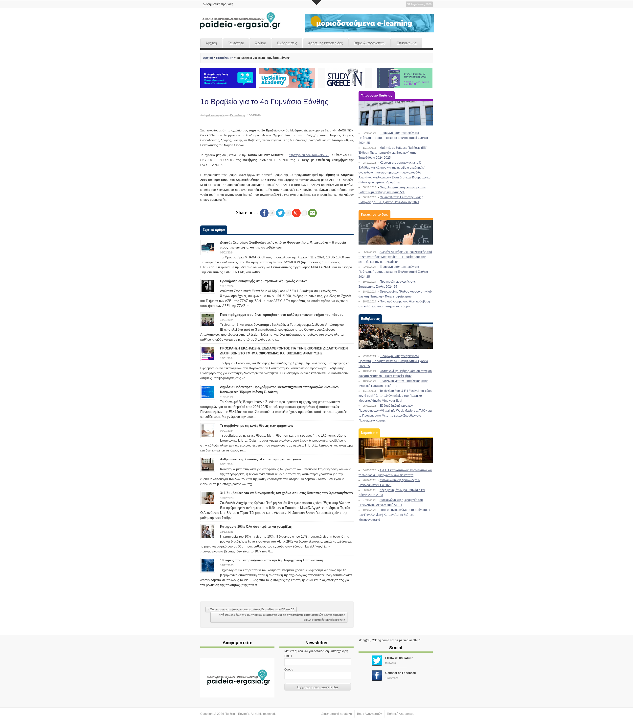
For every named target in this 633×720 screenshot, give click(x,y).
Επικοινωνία (406, 43)
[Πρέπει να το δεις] (396, 232)
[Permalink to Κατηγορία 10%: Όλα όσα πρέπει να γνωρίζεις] (208, 531)
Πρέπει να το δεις (374, 214)
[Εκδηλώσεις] (396, 336)
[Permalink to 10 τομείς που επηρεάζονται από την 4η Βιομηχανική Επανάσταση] (208, 565)
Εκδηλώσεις (287, 43)
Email (288, 656)
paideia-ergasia (215, 115)
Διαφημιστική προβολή (218, 4)
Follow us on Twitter (399, 658)
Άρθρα (260, 43)
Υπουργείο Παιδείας (376, 95)
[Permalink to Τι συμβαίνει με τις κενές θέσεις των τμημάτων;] (208, 430)
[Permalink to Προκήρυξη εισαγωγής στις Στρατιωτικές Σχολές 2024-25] (208, 286)
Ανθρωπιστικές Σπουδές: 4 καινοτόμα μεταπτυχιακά (260, 459)
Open (316, 2)
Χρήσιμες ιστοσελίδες (325, 43)
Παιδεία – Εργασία (237, 714)
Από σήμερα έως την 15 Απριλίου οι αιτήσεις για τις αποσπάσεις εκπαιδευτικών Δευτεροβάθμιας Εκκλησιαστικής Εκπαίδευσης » (282, 617)
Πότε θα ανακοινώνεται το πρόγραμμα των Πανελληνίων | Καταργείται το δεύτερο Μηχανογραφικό (394, 514)
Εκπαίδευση (224, 58)
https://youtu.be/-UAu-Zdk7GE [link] (309, 155)
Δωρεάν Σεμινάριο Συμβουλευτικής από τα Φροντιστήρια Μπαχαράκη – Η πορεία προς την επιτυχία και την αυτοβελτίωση (395, 257)
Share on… (247, 212)
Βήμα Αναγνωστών (369, 43)
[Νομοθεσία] (396, 450)
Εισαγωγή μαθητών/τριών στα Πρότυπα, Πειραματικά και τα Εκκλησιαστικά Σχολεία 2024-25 (393, 138)
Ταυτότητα (236, 43)
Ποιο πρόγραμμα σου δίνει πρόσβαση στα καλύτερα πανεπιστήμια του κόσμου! (282, 315)
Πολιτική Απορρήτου (400, 714)
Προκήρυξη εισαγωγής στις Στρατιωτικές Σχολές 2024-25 (263, 281)
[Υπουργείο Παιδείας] (396, 113)
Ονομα (288, 669)
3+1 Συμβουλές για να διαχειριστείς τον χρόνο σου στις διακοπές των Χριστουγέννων (286, 493)
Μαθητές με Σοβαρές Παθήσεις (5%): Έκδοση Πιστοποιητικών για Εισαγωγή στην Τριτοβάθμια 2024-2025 (393, 152)
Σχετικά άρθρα (214, 230)
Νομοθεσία (369, 433)
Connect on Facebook (400, 673)
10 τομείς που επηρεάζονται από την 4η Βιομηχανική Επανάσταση (271, 560)
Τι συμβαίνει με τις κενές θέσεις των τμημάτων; (256, 425)
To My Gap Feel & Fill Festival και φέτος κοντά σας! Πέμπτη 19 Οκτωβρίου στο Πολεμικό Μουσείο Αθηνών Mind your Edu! (395, 395)
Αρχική (211, 43)
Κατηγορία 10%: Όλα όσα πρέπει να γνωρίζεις (256, 526)
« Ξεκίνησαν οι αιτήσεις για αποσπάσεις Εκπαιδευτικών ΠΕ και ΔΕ (251, 609)
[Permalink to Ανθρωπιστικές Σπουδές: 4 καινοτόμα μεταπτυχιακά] (208, 464)
